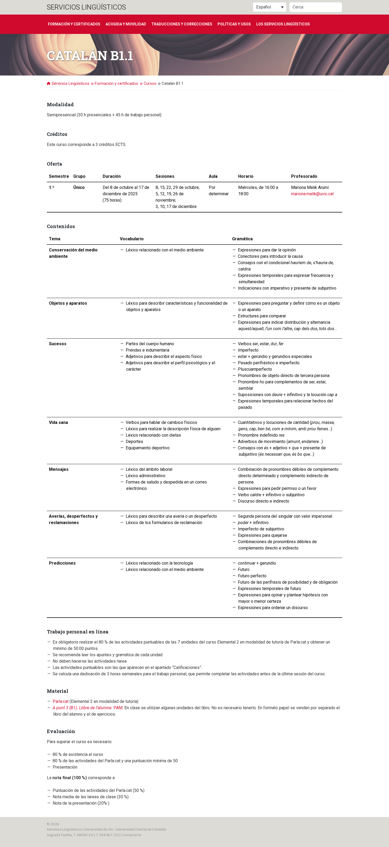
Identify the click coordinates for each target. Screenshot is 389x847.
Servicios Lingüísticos (86, 7)
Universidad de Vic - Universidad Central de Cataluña (125, 829)
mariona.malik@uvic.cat (312, 193)
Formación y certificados (74, 24)
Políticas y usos (234, 24)
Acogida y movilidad (126, 24)
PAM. (88, 707)
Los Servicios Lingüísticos (283, 24)
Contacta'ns (131, 835)
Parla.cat (61, 701)
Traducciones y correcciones (181, 24)
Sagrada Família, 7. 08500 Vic (70, 835)
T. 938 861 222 (108, 835)
